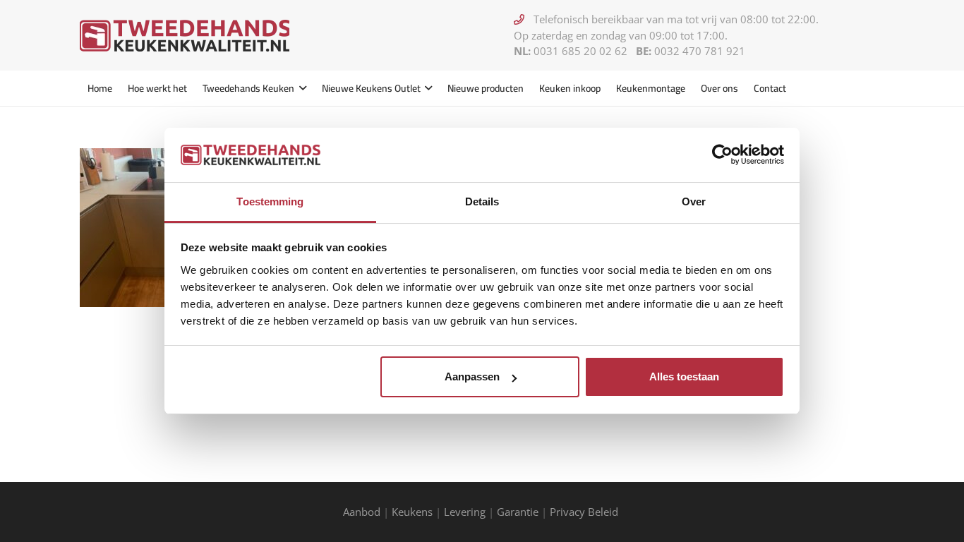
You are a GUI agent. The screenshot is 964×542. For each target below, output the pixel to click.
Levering (465, 512)
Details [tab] (482, 201)
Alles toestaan (684, 377)
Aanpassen (472, 377)
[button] (300, 88)
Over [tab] (694, 201)
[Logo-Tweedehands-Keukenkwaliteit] (184, 36)
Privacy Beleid (585, 512)
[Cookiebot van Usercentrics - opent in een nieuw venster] (722, 154)
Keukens (412, 512)
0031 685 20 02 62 (580, 51)
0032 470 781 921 (699, 51)
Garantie (517, 512)
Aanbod (361, 512)
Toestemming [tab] (269, 201)
